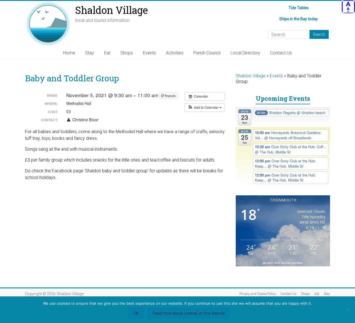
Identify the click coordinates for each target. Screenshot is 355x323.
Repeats (170, 95)
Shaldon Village (111, 10)
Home (69, 52)
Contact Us (281, 52)
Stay (89, 52)
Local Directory (245, 52)
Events (149, 52)
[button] (204, 107)
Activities (174, 52)
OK (136, 313)
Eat (107, 52)
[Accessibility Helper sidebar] (348, 6)
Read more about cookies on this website (189, 313)
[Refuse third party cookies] (348, 309)
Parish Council (206, 52)
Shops (126, 52)
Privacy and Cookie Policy (257, 294)
